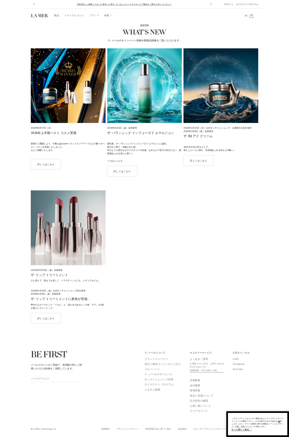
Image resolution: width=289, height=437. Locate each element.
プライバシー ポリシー (127, 428)
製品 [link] (56, 15)
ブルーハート (152, 369)
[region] (257, 424)
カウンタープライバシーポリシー (209, 428)
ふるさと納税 (152, 389)
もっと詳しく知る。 (241, 429)
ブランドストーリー (156, 359)
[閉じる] (279, 422)
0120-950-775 (198, 367)
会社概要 (195, 385)
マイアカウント (199, 411)
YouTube (238, 369)
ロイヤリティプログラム (247, 4)
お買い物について (200, 406)
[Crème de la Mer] (41, 15)
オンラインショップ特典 (158, 379)
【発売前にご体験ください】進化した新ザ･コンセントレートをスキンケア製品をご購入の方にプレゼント (124, 4)
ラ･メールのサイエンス (158, 374)
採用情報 (195, 390)
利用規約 (105, 428)
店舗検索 (195, 380)
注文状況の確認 (199, 400)
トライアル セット (74, 15)
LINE (236, 359)
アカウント (229, 4)
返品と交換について (202, 395)
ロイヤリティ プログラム (159, 384)
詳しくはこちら (46, 164)
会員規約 (182, 428)
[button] (34, 4)
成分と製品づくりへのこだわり (162, 364)
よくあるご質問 (199, 359)
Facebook (239, 364)
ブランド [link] (94, 15)
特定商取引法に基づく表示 (158, 428)
